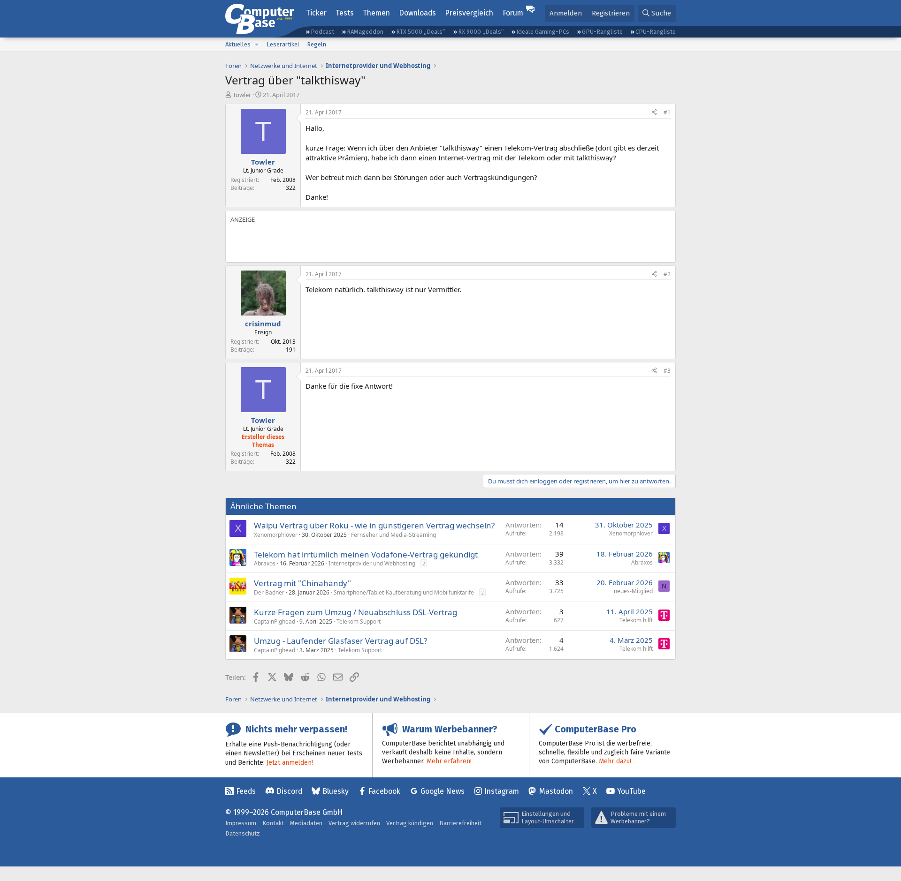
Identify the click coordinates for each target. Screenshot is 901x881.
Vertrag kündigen (409, 823)
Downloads (417, 12)
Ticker (316, 12)
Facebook (384, 791)
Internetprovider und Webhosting (371, 563)
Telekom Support (358, 621)
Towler (242, 94)
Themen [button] (376, 12)
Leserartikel (283, 44)
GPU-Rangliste (602, 31)
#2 (667, 274)
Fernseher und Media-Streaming (393, 535)
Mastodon (556, 791)
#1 (667, 112)
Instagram (501, 791)
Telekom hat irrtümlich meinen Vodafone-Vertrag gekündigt (366, 554)
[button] (257, 45)
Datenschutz (242, 833)
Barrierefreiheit (460, 823)
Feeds (246, 791)
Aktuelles (238, 44)
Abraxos (264, 563)
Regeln (316, 44)
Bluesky (335, 791)
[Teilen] (654, 112)
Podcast (322, 31)
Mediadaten (306, 823)
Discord (289, 791)
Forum (513, 12)
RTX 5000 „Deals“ (420, 31)
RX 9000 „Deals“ (481, 31)
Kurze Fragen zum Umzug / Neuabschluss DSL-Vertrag (355, 612)
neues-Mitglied (633, 591)
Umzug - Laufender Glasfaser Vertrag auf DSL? (340, 640)
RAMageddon (365, 31)
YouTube (631, 791)
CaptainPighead (274, 621)
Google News (442, 791)
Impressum (240, 823)
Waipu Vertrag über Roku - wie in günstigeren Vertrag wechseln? (374, 525)
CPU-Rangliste (655, 31)
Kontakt (273, 823)
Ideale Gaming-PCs (542, 31)
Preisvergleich (469, 12)
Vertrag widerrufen (354, 823)
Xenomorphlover (276, 535)
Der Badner (269, 592)
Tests (345, 12)
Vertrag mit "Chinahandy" (302, 583)
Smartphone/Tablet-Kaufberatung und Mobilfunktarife (404, 592)
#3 (667, 371)
